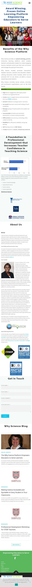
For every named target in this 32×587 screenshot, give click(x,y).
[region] (16, 36)
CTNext (26, 334)
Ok (16, 584)
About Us (3, 563)
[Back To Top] (16, 572)
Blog (2, 565)
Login (2, 566)
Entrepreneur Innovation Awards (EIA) (16, 340)
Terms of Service (5, 570)
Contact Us (3, 571)
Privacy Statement (5, 568)
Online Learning (6, 452)
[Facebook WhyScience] (16, 558)
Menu (29, 3)
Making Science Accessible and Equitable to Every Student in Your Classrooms (14, 492)
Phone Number (6, 398)
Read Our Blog (16, 544)
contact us (11, 257)
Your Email (5, 391)
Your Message (6, 404)
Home (2, 562)
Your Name (5, 385)
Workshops (4, 486)
